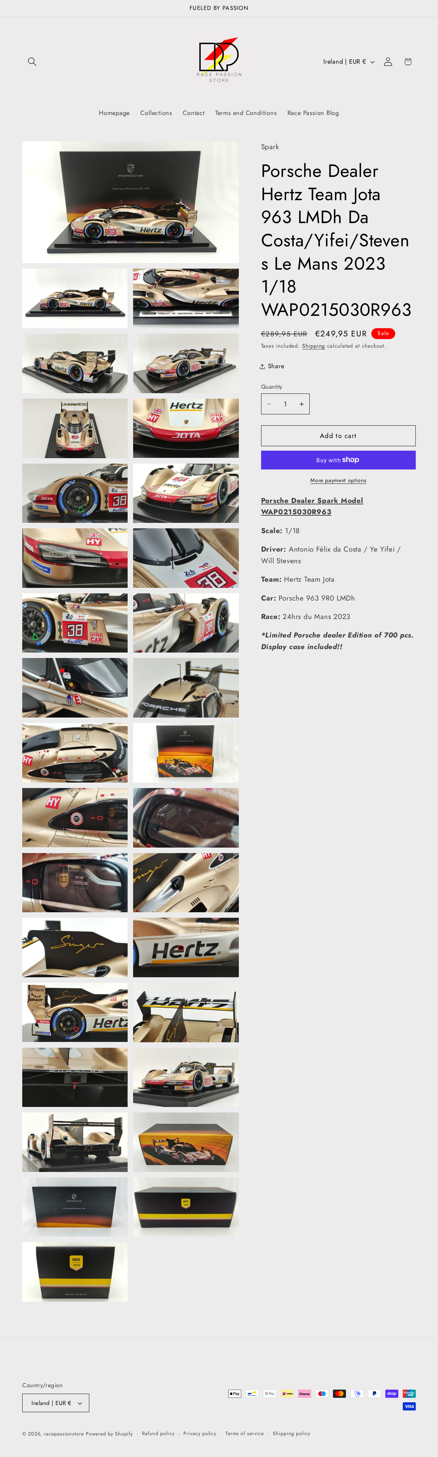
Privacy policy (199, 1433)
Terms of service (245, 1433)
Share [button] (276, 366)
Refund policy (158, 1433)
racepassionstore (64, 1433)
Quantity (271, 387)
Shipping (313, 346)
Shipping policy (291, 1433)
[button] (32, 62)
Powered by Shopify (109, 1433)
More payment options (338, 480)
